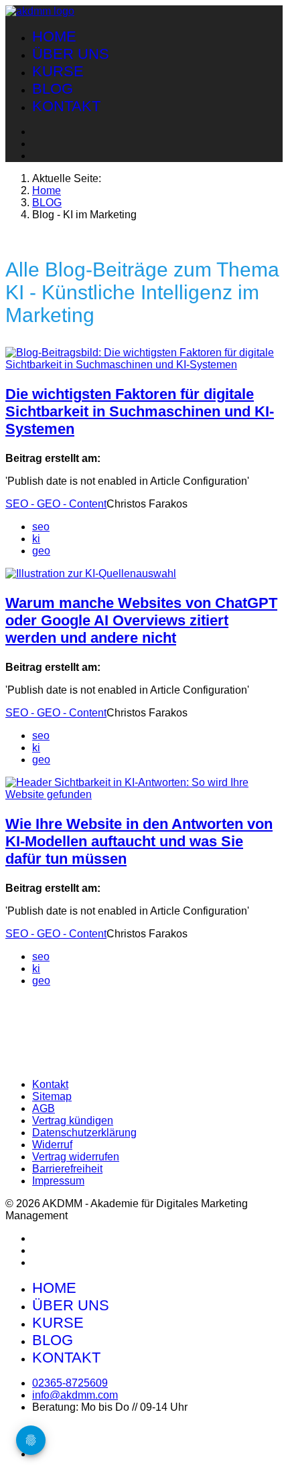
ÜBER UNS (70, 54)
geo (41, 550)
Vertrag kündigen (72, 1120)
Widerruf (52, 1144)
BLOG (52, 88)
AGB (43, 1108)
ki (36, 538)
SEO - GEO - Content (55, 504)
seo (41, 526)
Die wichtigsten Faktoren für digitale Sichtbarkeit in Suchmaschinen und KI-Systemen (139, 411)
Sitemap (52, 1096)
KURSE (58, 71)
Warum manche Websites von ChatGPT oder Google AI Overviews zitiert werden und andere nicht (141, 620)
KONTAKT (66, 106)
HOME (54, 36)
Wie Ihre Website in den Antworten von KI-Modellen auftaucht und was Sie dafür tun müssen (139, 841)
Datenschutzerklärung (84, 1132)
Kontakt (50, 1084)
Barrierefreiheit (67, 1168)
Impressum (58, 1180)
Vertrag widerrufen (75, 1156)
